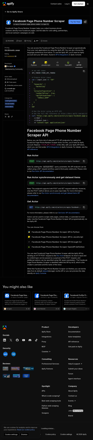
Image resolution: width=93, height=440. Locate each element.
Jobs (75, 411)
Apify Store (46, 332)
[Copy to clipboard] (84, 71)
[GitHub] (17, 340)
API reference (32, 149)
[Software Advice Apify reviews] (15, 368)
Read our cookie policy (26, 430)
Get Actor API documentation (69, 213)
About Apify (72, 391)
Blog (70, 406)
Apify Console (41, 273)
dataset (45, 271)
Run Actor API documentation (43, 171)
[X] (11, 340)
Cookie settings (66, 434)
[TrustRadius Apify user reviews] (16, 376)
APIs (43, 391)
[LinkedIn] (4, 340)
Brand (70, 416)
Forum (70, 374)
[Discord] (30, 340)
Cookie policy (50, 434)
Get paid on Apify (75, 347)
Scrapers (45, 413)
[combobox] (85, 22)
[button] (53, 327)
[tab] (10, 41)
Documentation (74, 332)
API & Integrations (62, 55)
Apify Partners (47, 369)
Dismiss (24, 434)
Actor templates (74, 337)
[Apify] (8, 3)
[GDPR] (5, 354)
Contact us (72, 396)
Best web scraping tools (51, 401)
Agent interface (74, 379)
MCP (43, 347)
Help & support (74, 364)
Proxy (44, 342)
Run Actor (60, 256)
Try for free (75, 22)
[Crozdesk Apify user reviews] (26, 376)
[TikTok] (36, 340)
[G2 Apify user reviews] (6, 376)
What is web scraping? (51, 396)
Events (71, 401)
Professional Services (50, 364)
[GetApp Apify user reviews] (5, 368)
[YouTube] (23, 340)
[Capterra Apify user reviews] (28, 368)
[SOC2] (13, 354)
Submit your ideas (75, 369)
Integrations (46, 337)
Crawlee (45, 352)
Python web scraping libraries (50, 407)
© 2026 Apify (82, 434)
